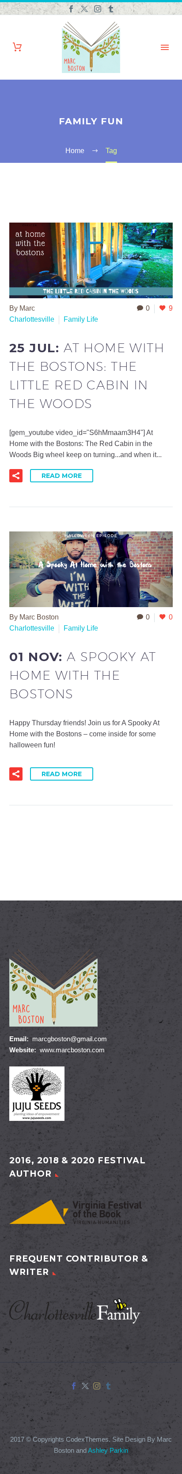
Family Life (81, 319)
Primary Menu (165, 47)
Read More (62, 476)
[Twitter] (84, 8)
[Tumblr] (111, 8)
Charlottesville (31, 319)
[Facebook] (71, 8)
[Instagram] (97, 8)
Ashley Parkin (108, 1450)
